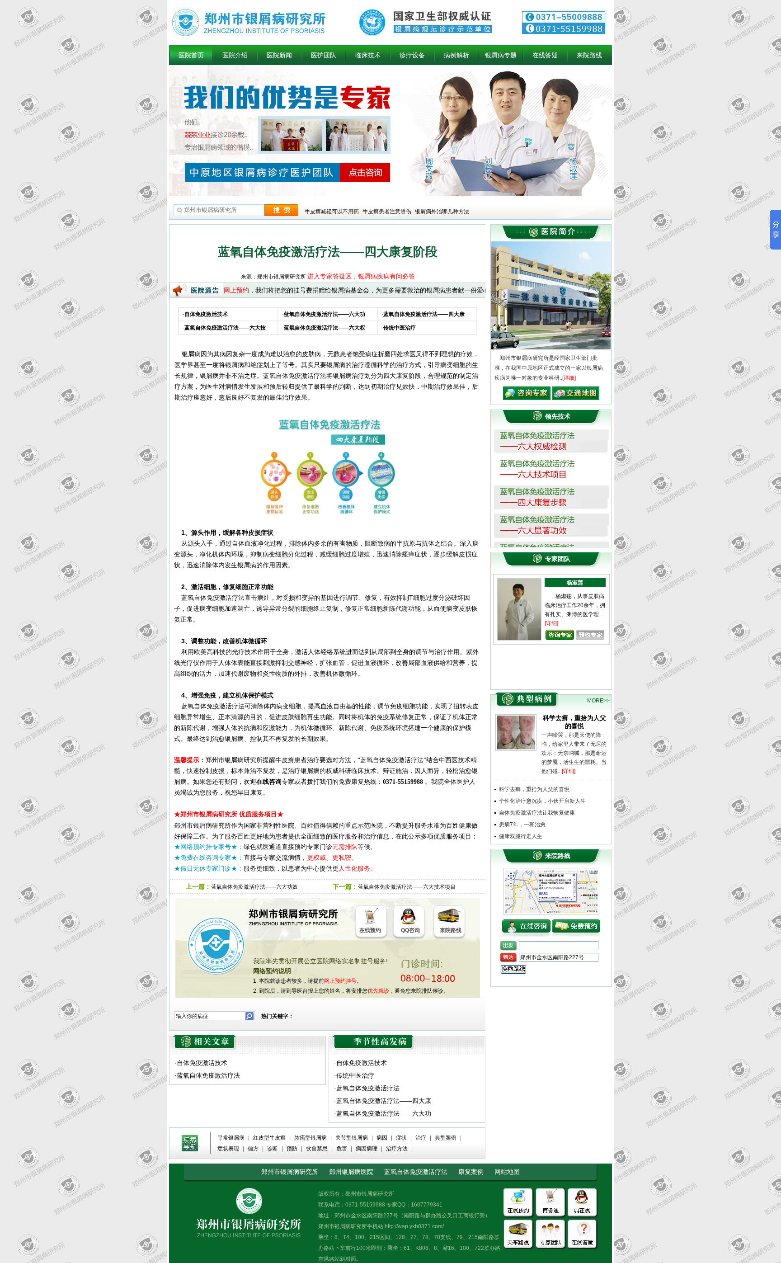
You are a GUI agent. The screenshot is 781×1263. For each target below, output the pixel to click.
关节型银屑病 (351, 1138)
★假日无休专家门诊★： (209, 868)
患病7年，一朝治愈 (522, 824)
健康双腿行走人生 (520, 836)
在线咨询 (269, 781)
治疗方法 (397, 1148)
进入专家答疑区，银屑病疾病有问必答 (361, 276)
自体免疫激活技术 (202, 1062)
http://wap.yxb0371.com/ (414, 1226)
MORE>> (598, 700)
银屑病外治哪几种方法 (442, 211)
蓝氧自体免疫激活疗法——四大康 (383, 1100)
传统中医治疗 (355, 1075)
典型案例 (445, 1138)
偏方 (253, 1148)
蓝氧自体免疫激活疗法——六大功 (383, 1113)
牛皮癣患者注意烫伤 (386, 211)
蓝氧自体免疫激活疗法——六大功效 (254, 887)
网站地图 (507, 1171)
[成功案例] (523, 696)
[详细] (569, 378)
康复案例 (471, 1171)
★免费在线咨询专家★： (209, 857)
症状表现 (228, 1148)
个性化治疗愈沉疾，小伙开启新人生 (542, 801)
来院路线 (589, 55)
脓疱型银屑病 (310, 1138)
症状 (401, 1138)
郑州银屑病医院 (351, 1171)
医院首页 (191, 55)
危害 (341, 1148)
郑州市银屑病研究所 (289, 1171)
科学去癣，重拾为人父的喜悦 (534, 789)
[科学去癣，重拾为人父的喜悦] (515, 717)
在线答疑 (545, 55)
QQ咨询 (410, 930)
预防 (292, 1148)
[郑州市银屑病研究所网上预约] (526, 922)
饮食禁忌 (317, 1148)
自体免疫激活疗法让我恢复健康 (537, 813)
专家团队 (557, 558)
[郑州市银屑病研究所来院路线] (551, 873)
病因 (381, 1138)
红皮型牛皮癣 (269, 1138)
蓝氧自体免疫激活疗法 (208, 1075)
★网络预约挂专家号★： (209, 847)
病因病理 (366, 1148)
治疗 (420, 1138)
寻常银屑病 (231, 1138)
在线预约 (370, 930)
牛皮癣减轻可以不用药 (332, 211)
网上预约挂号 (340, 981)
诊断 (272, 1148)
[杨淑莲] (519, 582)
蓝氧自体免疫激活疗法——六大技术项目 (407, 887)
